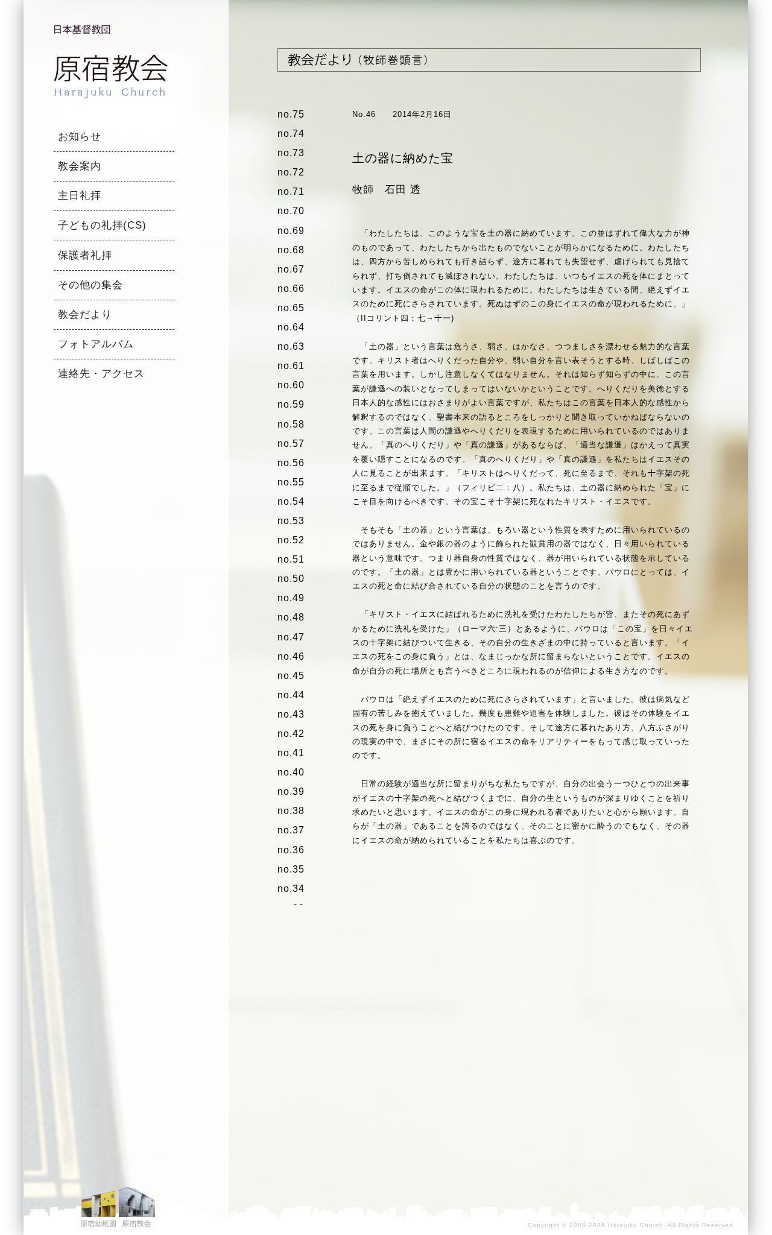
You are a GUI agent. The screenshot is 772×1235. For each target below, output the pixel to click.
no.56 (291, 463)
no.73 (291, 153)
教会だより (85, 314)
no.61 (291, 366)
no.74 (291, 133)
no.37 (291, 830)
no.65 (291, 308)
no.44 (291, 695)
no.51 (291, 559)
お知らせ (79, 136)
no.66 (291, 288)
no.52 (291, 540)
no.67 (291, 269)
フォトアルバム (96, 344)
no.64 (291, 327)
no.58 (291, 424)
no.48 (291, 617)
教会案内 (79, 166)
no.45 (291, 676)
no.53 (291, 521)
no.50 (291, 578)
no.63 (291, 346)
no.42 (291, 733)
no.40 (291, 772)
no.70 (291, 211)
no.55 (291, 482)
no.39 (291, 791)
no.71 (291, 191)
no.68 (291, 250)
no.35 (291, 869)
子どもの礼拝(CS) (102, 225)
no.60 (291, 385)
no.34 (291, 888)
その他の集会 (90, 285)
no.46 (291, 656)
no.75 (291, 114)
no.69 (291, 231)
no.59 (291, 404)
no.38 (291, 811)
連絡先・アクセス (101, 373)
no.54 (291, 501)
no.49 (291, 598)
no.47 (291, 637)
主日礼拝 (79, 195)
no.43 (291, 714)
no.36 (291, 850)
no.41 (291, 753)
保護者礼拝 (85, 255)
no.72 (291, 172)
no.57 (291, 443)
